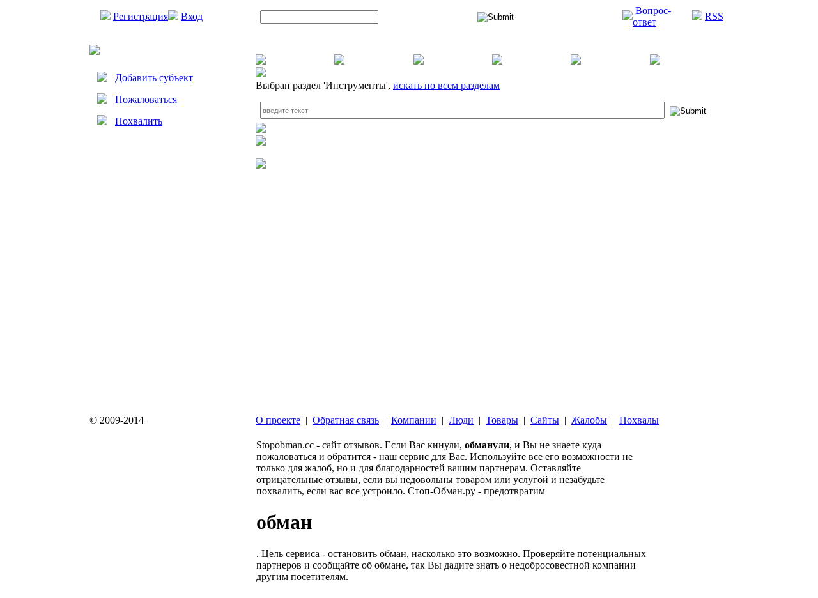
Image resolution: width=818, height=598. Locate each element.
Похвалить (138, 121)
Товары (502, 420)
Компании (413, 420)
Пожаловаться (146, 99)
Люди (461, 420)
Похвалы (639, 420)
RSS (714, 16)
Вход (192, 16)
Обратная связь (346, 420)
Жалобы (589, 420)
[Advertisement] (166, 260)
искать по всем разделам (446, 85)
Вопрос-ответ (652, 16)
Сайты (544, 420)
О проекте (278, 420)
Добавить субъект (154, 77)
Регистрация (140, 16)
